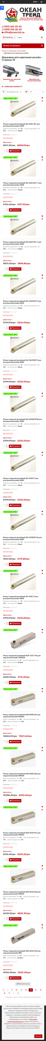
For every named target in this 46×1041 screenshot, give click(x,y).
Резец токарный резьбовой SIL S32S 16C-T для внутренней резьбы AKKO (22, 243)
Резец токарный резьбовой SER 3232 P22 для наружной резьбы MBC (21, 952)
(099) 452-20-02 (13, 26)
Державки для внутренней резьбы (34, 80)
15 (40, 990)
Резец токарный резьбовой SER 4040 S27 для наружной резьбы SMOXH (21, 716)
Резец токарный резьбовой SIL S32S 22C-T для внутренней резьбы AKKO (22, 184)
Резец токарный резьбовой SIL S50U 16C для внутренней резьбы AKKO (21, 125)
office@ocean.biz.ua (14, 32)
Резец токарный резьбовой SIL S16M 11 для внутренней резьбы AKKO (20, 479)
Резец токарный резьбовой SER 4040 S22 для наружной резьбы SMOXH (21, 775)
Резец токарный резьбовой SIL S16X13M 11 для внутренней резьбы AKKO (22, 302)
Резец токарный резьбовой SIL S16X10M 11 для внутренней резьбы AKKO (22, 361)
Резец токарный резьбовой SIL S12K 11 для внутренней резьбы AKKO (20, 598)
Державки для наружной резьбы (12, 80)
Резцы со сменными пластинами (14, 51)
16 (4, 993)
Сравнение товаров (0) (13, 86)
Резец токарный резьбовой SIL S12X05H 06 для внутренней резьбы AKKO (22, 538)
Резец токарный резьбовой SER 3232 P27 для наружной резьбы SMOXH (21, 834)
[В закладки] (42, 98)
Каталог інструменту (11, 46)
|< (3, 990)
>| (17, 993)
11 (21, 990)
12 (26, 990)
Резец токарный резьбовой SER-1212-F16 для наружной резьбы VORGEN (22, 657)
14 (36, 990)
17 (9, 993)
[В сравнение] (42, 101)
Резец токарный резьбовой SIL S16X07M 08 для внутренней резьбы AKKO (22, 420)
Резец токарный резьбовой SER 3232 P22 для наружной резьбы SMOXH (21, 893)
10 (16, 990)
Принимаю (38, 1036)
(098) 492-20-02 (13, 29)
